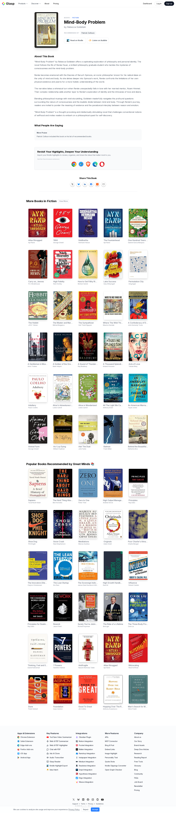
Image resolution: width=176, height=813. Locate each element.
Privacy (90, 804)
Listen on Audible (99, 40)
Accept (95, 809)
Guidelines (100, 804)
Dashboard (147, 4)
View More (63, 201)
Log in (159, 4)
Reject (85, 809)
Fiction (75, 18)
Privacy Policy (74, 809)
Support (75, 804)
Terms (83, 804)
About (47, 4)
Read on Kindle (76, 40)
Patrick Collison (88, 33)
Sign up (169, 4)
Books (67, 18)
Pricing (56, 4)
